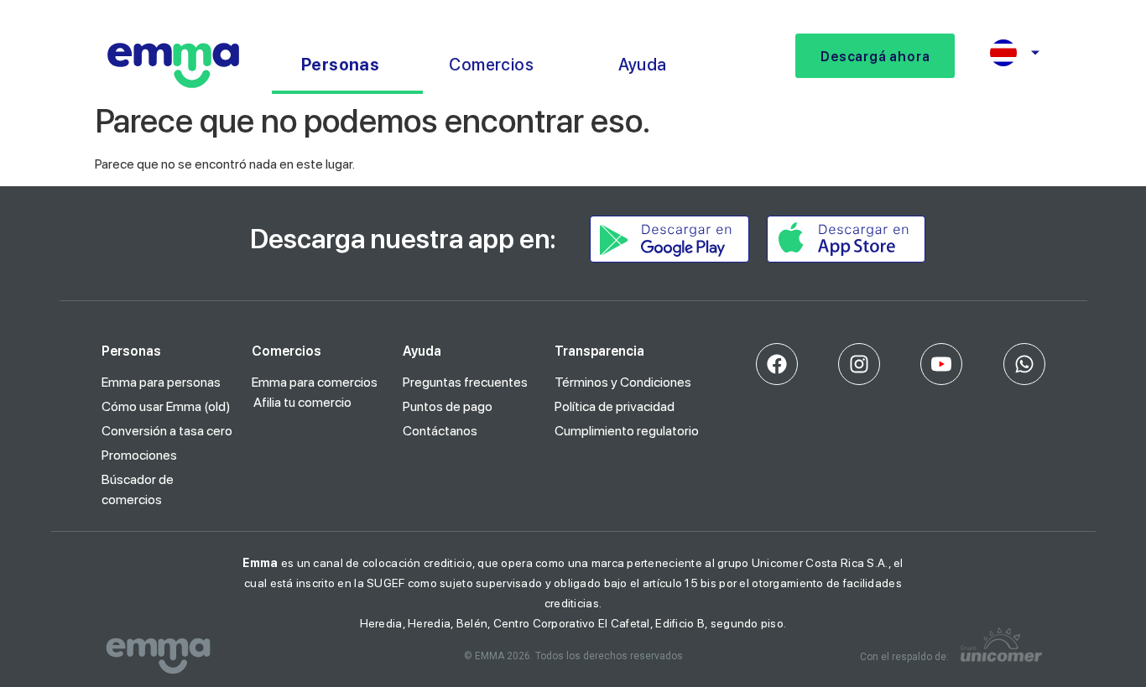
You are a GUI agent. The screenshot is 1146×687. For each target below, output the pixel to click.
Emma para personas (161, 382)
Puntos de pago (447, 406)
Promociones (139, 455)
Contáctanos (440, 431)
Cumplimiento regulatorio (627, 431)
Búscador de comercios (138, 489)
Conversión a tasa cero (167, 431)
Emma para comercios (315, 382)
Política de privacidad (615, 406)
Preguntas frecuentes (465, 382)
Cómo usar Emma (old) (166, 406)
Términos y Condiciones (623, 382)
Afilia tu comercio (302, 402)
